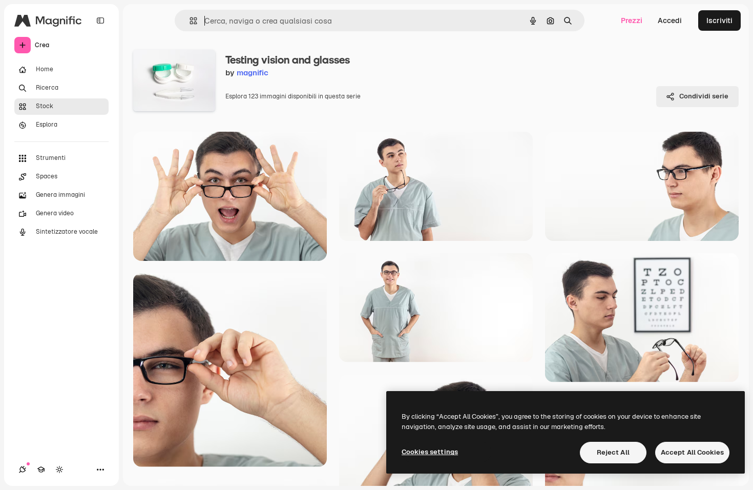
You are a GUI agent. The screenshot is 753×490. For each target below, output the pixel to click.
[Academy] (41, 469)
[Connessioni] (22, 469)
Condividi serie (703, 96)
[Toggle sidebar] (100, 20)
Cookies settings (430, 451)
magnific (252, 72)
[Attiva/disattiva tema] (59, 469)
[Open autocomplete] (189, 21)
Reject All (613, 452)
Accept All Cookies (692, 452)
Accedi (670, 20)
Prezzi (631, 20)
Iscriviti (719, 20)
